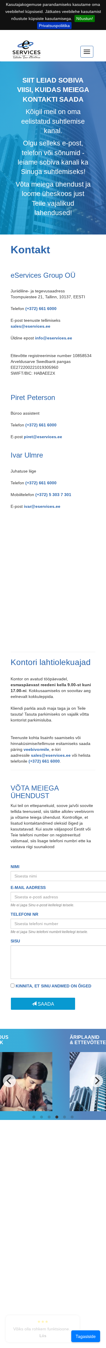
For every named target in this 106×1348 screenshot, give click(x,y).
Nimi (15, 866)
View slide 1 (33, 1117)
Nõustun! (84, 18)
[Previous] (9, 1080)
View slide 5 (64, 1117)
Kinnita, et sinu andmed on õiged (53, 986)
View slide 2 (41, 1117)
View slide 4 (56, 1117)
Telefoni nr (24, 914)
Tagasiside (86, 1336)
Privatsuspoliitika (54, 25)
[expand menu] (86, 52)
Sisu (15, 941)
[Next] (96, 1080)
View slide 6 (72, 1117)
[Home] (26, 52)
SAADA (45, 1004)
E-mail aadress (28, 887)
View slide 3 (49, 1117)
